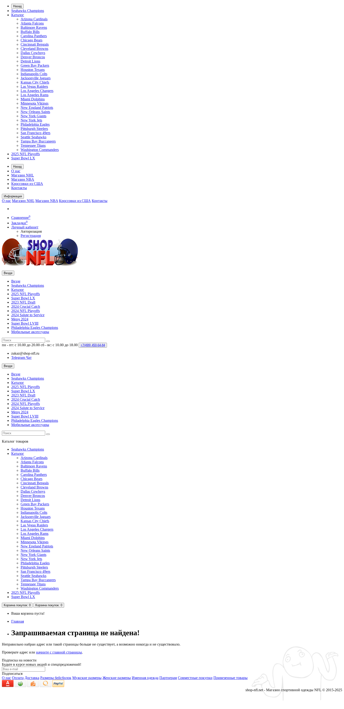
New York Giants (33, 116)
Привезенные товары (230, 678)
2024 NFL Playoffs (25, 311)
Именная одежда (145, 678)
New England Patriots (37, 108)
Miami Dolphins (33, 99)
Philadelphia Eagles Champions (34, 328)
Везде (15, 281)
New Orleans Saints (35, 112)
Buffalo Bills (30, 32)
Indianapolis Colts (34, 74)
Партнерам (168, 678)
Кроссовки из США (27, 184)
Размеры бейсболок (55, 678)
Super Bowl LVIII (24, 323)
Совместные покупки (195, 678)
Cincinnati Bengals (35, 44)
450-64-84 (93, 345)
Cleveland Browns (34, 49)
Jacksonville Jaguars (36, 78)
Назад (17, 6)
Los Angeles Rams (34, 95)
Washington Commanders (40, 150)
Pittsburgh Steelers (34, 129)
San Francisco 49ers (35, 133)
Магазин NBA (22, 179)
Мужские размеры (87, 678)
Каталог (17, 15)
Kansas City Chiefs (35, 82)
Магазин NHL (22, 175)
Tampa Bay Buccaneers (38, 141)
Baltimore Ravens (34, 27)
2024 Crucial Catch (25, 307)
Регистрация (31, 236)
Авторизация (31, 231)
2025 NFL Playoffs (25, 154)
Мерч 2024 (19, 319)
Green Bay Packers (35, 65)
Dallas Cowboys (33, 53)
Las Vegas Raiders (34, 86)
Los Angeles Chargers (37, 91)
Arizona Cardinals (34, 19)
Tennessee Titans (33, 145)
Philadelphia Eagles (35, 124)
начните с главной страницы (59, 652)
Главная (17, 621)
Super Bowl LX (23, 158)
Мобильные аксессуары (30, 332)
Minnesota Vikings (34, 103)
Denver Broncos (33, 57)
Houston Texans (33, 70)
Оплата (18, 678)
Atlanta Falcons (32, 23)
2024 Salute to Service (27, 315)
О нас (15, 171)
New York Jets (31, 120)
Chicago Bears (31, 40)
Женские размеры (116, 678)
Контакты (19, 188)
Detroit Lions (30, 61)
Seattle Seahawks (33, 137)
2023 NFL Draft (23, 302)
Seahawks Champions (27, 11)
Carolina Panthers (34, 36)
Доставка (32, 678)
